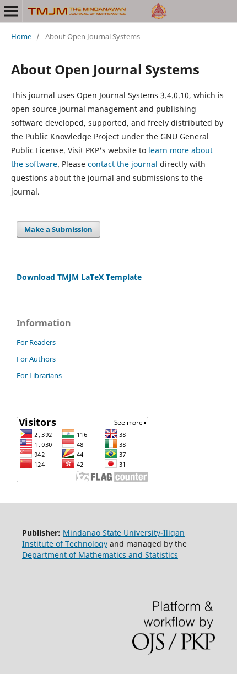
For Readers (36, 342)
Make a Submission (58, 229)
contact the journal (123, 164)
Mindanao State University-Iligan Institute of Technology (103, 538)
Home (21, 36)
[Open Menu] (11, 11)
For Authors (36, 359)
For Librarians (39, 375)
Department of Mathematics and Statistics (100, 554)
